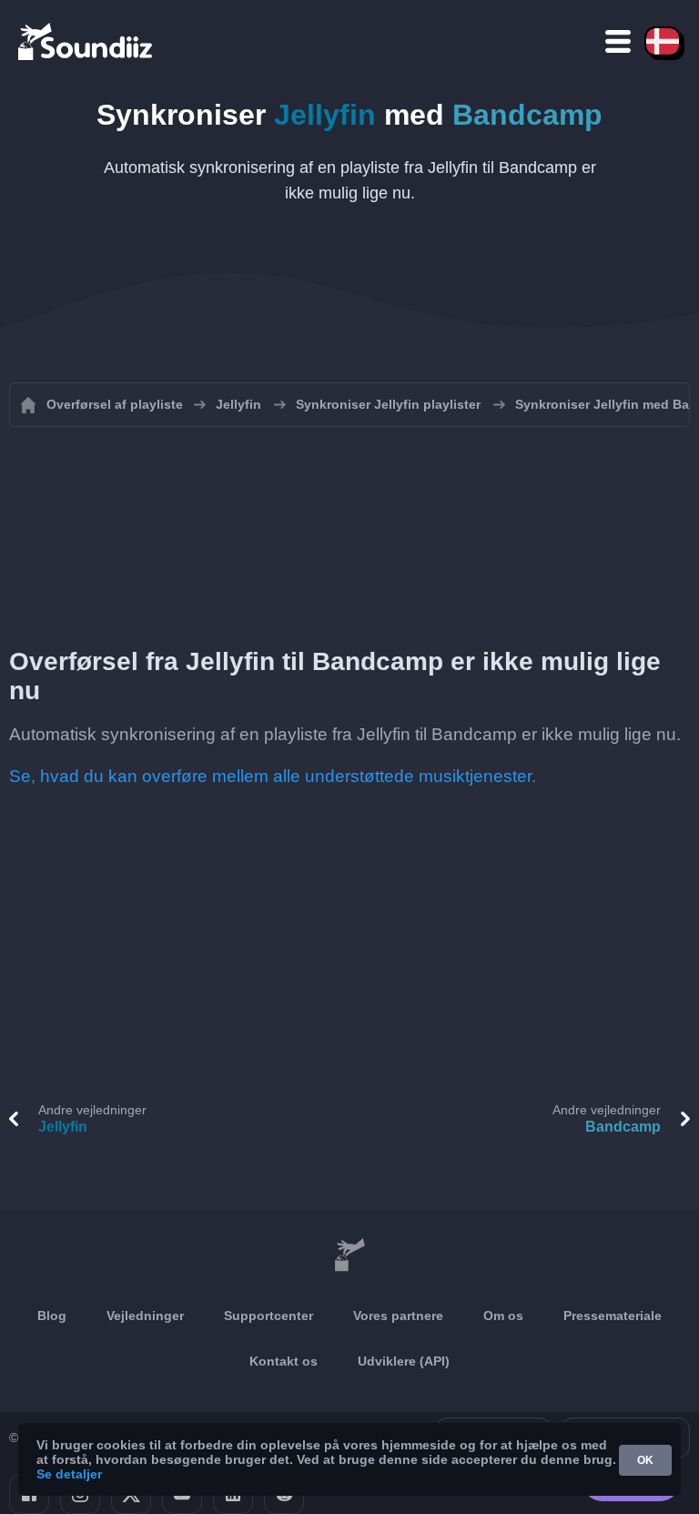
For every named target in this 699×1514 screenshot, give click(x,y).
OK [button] (645, 1460)
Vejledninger (145, 1315)
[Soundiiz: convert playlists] (349, 1255)
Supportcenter (268, 1315)
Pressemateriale (612, 1315)
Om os (503, 1315)
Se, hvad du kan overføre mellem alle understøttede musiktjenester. (272, 776)
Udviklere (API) (404, 1361)
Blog (51, 1315)
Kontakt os (283, 1361)
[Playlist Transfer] (86, 41)
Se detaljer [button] (69, 1474)
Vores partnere (398, 1315)
